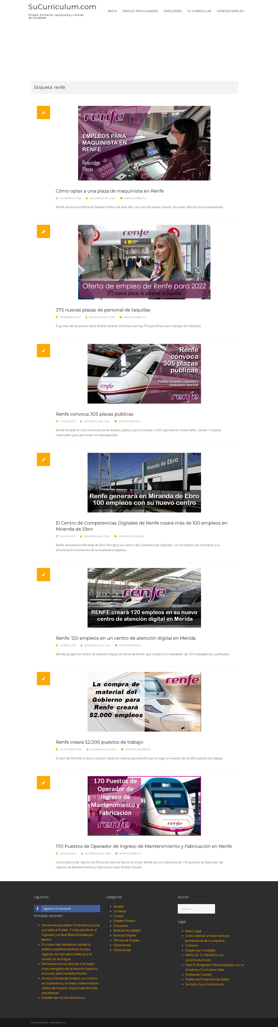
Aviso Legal (193, 931)
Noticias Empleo (130, 645)
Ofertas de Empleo (131, 536)
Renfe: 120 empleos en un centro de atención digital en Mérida (126, 638)
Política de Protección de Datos (207, 979)
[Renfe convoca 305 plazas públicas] (144, 373)
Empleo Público (135, 198)
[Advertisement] (139, 50)
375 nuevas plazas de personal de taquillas (103, 310)
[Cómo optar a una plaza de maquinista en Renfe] (144, 143)
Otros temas (122, 950)
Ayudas (118, 906)
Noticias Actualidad (126, 930)
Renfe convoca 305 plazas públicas (95, 414)
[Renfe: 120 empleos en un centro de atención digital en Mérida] (144, 597)
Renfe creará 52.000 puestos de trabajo (99, 742)
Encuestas (120, 926)
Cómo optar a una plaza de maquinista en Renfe (110, 191)
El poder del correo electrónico (63, 998)
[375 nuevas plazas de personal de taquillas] (144, 262)
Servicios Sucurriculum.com (204, 984)
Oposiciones (122, 945)
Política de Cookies (198, 974)
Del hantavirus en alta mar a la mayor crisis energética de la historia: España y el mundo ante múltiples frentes (70, 968)
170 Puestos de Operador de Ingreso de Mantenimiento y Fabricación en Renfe (144, 846)
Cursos (118, 916)
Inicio (112, 11)
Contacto (191, 945)
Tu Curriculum (199, 11)
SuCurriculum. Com (103, 198)
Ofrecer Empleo (230, 11)
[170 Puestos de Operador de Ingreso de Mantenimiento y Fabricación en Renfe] (144, 806)
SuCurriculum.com (62, 6)
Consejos (120, 911)
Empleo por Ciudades (140, 11)
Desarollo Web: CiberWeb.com (48, 1022)
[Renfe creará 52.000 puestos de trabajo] (144, 701)
